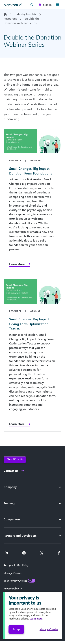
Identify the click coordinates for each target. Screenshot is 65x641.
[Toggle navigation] (57, 4)
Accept (16, 629)
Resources (10, 18)
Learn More (17, 264)
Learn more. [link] (36, 618)
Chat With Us (15, 459)
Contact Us (11, 471)
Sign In (47, 4)
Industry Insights (25, 14)
